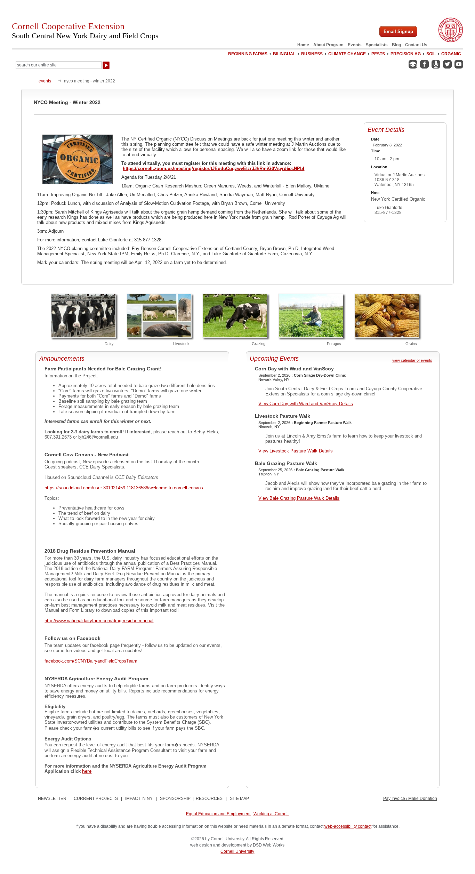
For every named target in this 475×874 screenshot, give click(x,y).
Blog (396, 44)
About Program (328, 44)
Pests (378, 53)
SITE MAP (239, 798)
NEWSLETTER (52, 798)
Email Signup (398, 31)
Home (303, 44)
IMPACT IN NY (139, 798)
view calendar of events (412, 360)
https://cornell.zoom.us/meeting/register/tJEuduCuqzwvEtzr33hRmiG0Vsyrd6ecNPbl (213, 168)
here (86, 771)
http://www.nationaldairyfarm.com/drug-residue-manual (99, 620)
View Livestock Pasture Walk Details (295, 451)
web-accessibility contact (347, 826)
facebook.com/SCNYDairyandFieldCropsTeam (91, 661)
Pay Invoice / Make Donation (410, 798)
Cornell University (237, 851)
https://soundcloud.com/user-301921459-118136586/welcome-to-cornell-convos (124, 487)
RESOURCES (209, 798)
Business (312, 53)
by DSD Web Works (265, 845)
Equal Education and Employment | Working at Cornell (237, 813)
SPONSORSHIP (175, 798)
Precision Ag (406, 53)
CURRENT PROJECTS (96, 798)
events (45, 81)
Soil (431, 53)
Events (355, 44)
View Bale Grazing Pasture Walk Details (298, 498)
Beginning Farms (247, 53)
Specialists (377, 44)
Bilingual (284, 53)
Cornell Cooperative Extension (85, 30)
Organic (451, 53)
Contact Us (416, 44)
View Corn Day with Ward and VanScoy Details (305, 403)
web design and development (218, 845)
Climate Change (347, 53)
